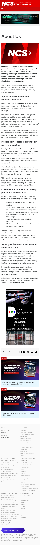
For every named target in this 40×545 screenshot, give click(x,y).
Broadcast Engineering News (27, 490)
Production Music (5, 467)
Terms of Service (24, 445)
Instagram (23, 517)
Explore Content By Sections (27, 459)
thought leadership (17, 233)
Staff (3, 428)
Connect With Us (26, 493)
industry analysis (7, 235)
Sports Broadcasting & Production (10, 514)
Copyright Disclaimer (25, 438)
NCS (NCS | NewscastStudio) (24, 534)
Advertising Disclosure (26, 443)
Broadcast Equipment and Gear (9, 518)
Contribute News (24, 500)
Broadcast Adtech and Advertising (29, 488)
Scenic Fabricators (6, 471)
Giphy (21, 515)
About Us (23, 428)
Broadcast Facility (6, 520)
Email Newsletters (25, 498)
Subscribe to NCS (7, 278)
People (22, 469)
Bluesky (22, 506)
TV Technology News (6, 523)
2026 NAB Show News (7, 525)
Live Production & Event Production (10, 516)
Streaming (23, 473)
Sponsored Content (25, 441)
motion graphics (32, 169)
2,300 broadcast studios (14, 169)
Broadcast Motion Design (7, 502)
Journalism (23, 471)
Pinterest (22, 513)
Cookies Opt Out (24, 451)
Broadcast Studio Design (7, 497)
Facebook (23, 504)
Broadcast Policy (24, 467)
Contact (22, 502)
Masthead (23, 430)
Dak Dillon (4, 435)
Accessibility (23, 449)
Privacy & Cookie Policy (26, 447)
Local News (23, 482)
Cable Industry (24, 478)
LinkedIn (22, 511)
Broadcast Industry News (26, 465)
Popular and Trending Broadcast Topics (9, 494)
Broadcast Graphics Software (8, 478)
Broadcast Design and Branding (9, 504)
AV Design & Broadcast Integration (10, 463)
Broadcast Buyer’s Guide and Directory (8, 459)
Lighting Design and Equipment (9, 473)
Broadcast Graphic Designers (8, 475)
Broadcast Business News (27, 463)
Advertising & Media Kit (26, 432)
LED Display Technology (7, 465)
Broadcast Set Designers (7, 469)
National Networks (25, 475)
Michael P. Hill (5, 430)
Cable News (23, 480)
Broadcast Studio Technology (8, 500)
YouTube (22, 508)
